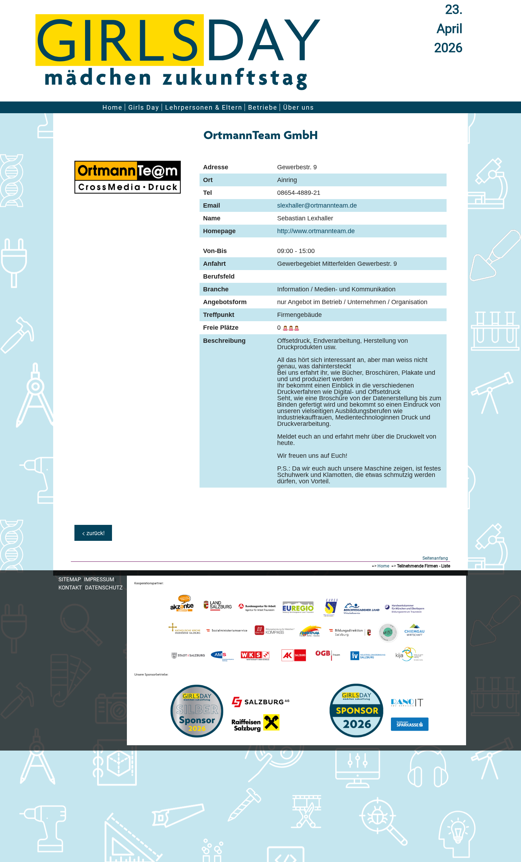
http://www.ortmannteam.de (316, 231)
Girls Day (143, 107)
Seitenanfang (435, 558)
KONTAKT (70, 587)
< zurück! (93, 533)
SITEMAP (69, 579)
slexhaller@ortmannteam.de (317, 205)
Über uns (298, 107)
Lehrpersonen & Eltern (203, 107)
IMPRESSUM (99, 579)
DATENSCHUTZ (104, 587)
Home (112, 107)
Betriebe (263, 107)
